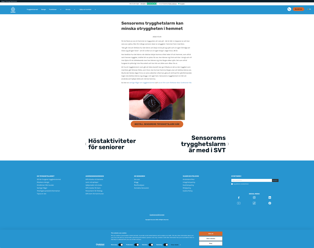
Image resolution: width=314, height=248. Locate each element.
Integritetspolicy (189, 182)
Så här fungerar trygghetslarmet (49, 179)
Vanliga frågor (42, 188)
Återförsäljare (139, 185)
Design (43, 9)
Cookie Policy (187, 191)
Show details (175, 244)
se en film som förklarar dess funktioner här (174, 83)
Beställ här (298, 9)
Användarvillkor (188, 179)
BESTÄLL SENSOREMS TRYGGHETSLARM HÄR (157, 124)
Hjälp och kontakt (85, 9)
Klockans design (43, 182)
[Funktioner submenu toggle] (60, 9)
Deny (210, 243)
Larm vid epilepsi (92, 182)
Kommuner (14, 1)
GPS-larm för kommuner (95, 194)
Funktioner (53, 9)
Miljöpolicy (187, 188)
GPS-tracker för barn (93, 188)
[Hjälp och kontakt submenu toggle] (95, 9)
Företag (8, 1)
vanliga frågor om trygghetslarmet (142, 83)
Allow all (210, 233)
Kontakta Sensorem (141, 188)
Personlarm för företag (94, 191)
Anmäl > (275, 180)
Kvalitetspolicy (188, 185)
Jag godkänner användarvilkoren (241, 184)
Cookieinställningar (157, 215)
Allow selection (210, 238)
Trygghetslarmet (32, 9)
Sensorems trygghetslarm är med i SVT (203, 144)
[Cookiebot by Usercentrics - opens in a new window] (100, 245)
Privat (3, 1)
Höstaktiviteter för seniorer (112, 144)
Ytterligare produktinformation (48, 191)
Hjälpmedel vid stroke (94, 185)
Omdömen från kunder (45, 185)
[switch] (136, 244)
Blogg (136, 182)
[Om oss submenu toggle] (74, 9)
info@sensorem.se (191, 209)
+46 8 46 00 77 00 (176, 209)
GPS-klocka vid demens (94, 179)
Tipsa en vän (41, 194)
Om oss (68, 9)
